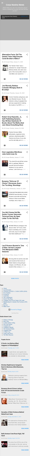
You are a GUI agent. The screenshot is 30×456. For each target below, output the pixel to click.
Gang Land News (8, 333)
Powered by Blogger (16, 309)
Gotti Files (6, 296)
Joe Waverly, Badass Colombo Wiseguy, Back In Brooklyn (12, 88)
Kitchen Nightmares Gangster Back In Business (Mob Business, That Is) (12, 367)
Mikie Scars (6, 306)
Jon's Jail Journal (7, 324)
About (5, 288)
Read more (24, 79)
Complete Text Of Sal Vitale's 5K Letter (13, 300)
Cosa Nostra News (15, 5)
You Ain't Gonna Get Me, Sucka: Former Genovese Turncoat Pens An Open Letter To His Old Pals (11, 215)
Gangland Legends (8, 327)
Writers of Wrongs (8, 320)
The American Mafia (8, 329)
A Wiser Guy (6, 332)
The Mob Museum (8, 335)
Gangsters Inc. (7, 326)
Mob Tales (6, 321)
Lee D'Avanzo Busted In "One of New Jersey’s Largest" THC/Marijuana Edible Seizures (13, 249)
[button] (27, 55)
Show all (24, 16)
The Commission (7, 297)
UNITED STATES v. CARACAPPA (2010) (15, 291)
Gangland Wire (7, 330)
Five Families (6, 293)
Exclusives (6, 294)
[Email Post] (5, 79)
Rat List (5, 305)
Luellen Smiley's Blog (9, 323)
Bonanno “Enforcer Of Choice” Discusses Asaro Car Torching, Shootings (12, 183)
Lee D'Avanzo (7, 290)
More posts (15, 278)
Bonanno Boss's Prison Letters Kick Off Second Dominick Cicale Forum (12, 390)
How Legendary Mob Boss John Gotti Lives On (12, 153)
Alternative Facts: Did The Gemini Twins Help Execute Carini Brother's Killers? (12, 57)
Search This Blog (7, 299)
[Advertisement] (15, 36)
